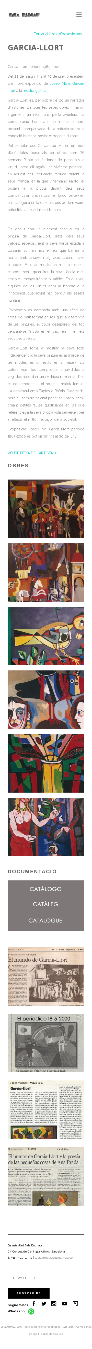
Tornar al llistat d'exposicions (58, 34)
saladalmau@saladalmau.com (54, 1257)
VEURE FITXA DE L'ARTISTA (30, 453)
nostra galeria (35, 91)
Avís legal (68, 1326)
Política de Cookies (51, 1333)
